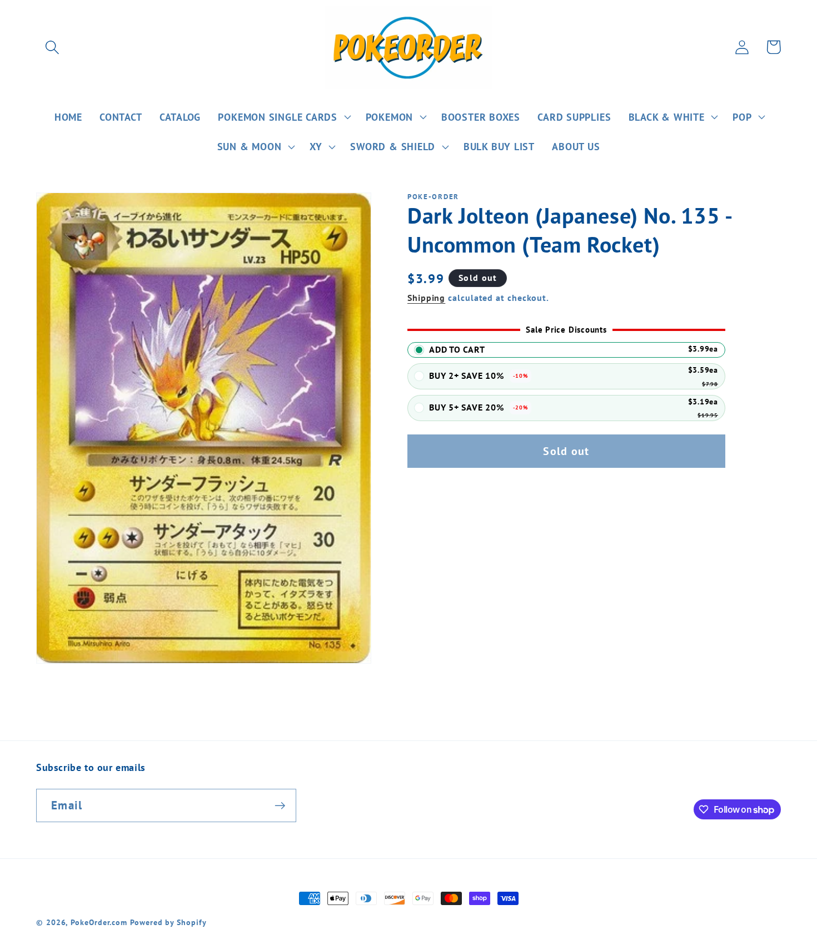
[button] (52, 47)
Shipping (426, 298)
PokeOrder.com (99, 922)
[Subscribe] (280, 806)
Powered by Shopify (168, 922)
